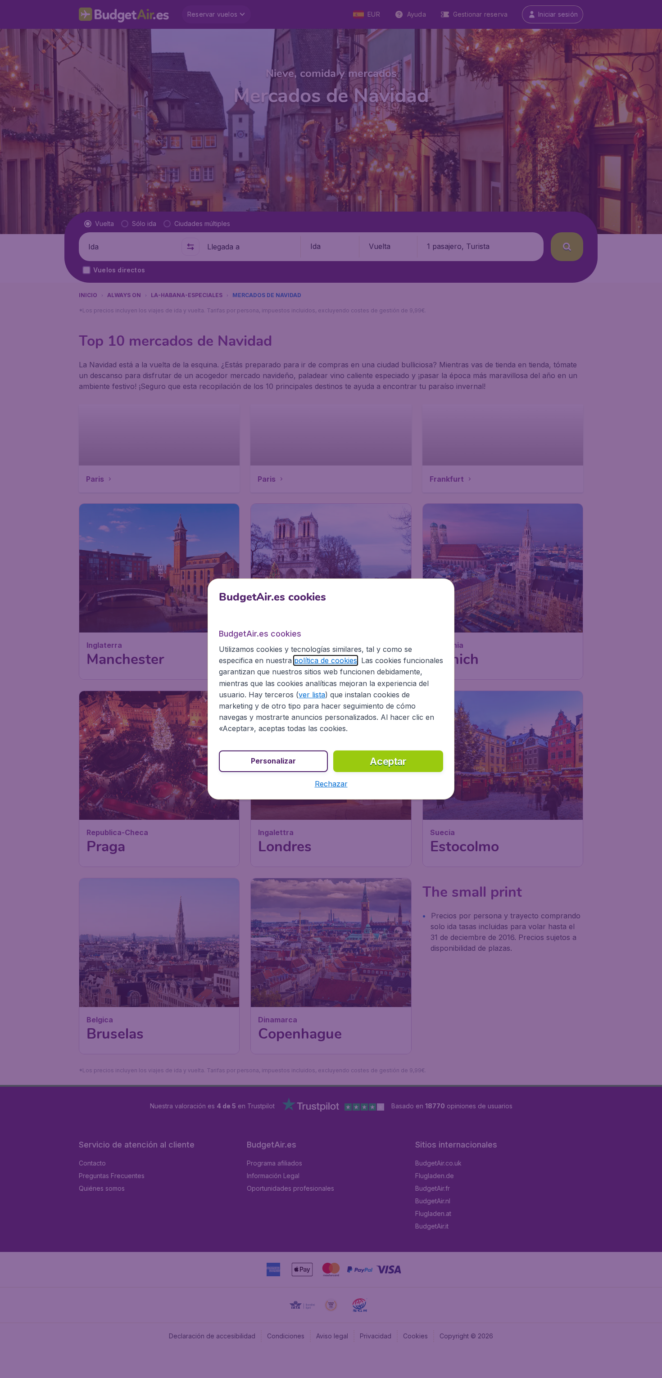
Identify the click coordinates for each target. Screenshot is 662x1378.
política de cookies (325, 660)
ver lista (312, 694)
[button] (331, 783)
